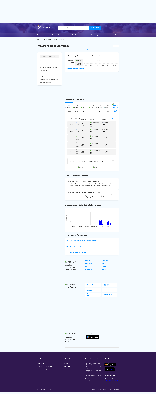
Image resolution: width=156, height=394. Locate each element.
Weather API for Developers (44, 366)
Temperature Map (91, 294)
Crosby (104, 269)
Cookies (93, 389)
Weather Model (107, 294)
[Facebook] (108, 380)
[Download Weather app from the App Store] (92, 337)
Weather (40, 35)
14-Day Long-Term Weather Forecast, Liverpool (83, 241)
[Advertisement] (78, 11)
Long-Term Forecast (115, 110)
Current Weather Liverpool (75, 68)
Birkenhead (88, 263)
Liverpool (88, 260)
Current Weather (45, 61)
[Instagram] (115, 380)
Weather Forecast (45, 64)
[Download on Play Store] (110, 364)
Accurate (39, 49)
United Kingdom (47, 39)
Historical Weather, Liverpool (77, 252)
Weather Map (76, 35)
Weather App (40, 363)
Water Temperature (96, 35)
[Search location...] (87, 28)
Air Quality (43, 76)
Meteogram (43, 70)
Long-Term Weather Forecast (48, 67)
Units (115, 45)
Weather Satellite (89, 289)
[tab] (69, 108)
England (55, 39)
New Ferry (88, 266)
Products (116, 35)
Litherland (105, 260)
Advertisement (68, 366)
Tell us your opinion (114, 389)
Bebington (105, 266)
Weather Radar (57, 35)
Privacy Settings (102, 389)
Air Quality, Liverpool (75, 246)
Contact (66, 363)
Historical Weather (45, 82)
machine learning (83, 49)
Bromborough (89, 269)
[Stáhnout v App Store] (110, 369)
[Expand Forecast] (112, 118)
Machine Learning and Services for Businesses (49, 369)
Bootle (104, 263)
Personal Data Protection (70, 369)
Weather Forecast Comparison (49, 79)
